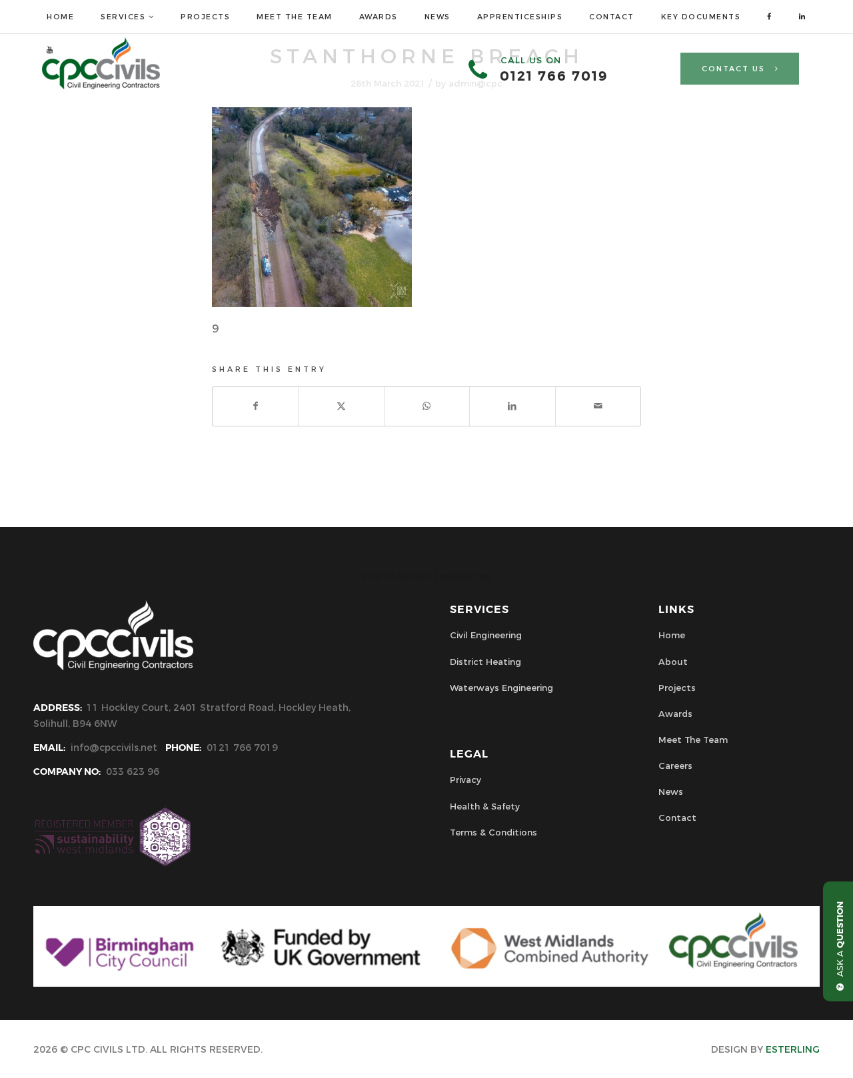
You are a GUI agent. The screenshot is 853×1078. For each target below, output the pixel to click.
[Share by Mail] (598, 406)
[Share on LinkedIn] (512, 406)
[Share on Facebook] (255, 406)
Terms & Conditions (493, 832)
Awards (675, 713)
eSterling (793, 1049)
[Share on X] (341, 406)
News (670, 791)
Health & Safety (485, 806)
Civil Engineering (486, 635)
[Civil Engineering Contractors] (101, 86)
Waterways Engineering (501, 687)
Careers (675, 765)
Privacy (465, 779)
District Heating (485, 661)
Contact (677, 817)
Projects (677, 687)
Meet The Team (693, 739)
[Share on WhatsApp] (427, 406)
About (673, 661)
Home (671, 635)
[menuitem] (60, 16)
